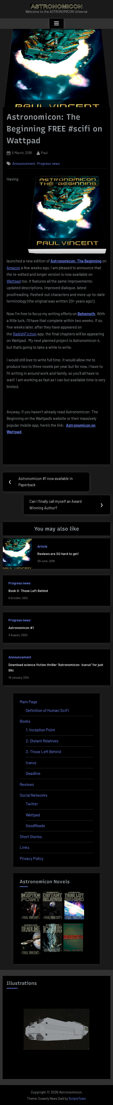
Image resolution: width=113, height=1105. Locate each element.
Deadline (33, 773)
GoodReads (35, 825)
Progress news (48, 163)
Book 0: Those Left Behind (28, 591)
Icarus (31, 762)
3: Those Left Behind (43, 751)
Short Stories (31, 836)
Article (42, 546)
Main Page (28, 701)
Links (24, 847)
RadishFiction (25, 333)
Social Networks (33, 795)
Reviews (27, 784)
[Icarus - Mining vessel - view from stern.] (56, 1029)
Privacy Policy (31, 858)
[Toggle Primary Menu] (56, 23)
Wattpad (14, 281)
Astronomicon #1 (21, 628)
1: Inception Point (40, 729)
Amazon (13, 267)
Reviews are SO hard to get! (58, 554)
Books (25, 721)
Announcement (23, 163)
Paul (44, 152)
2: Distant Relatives (42, 740)
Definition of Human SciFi (47, 710)
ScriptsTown (77, 1098)
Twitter (32, 803)
